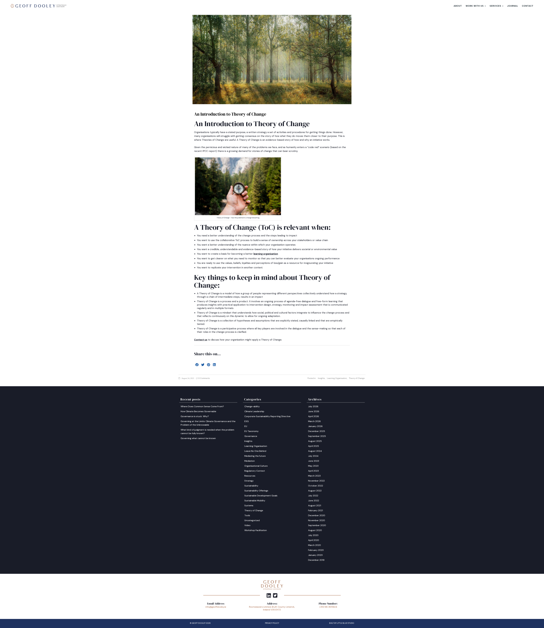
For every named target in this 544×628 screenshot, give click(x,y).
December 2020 (316, 515)
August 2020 (315, 530)
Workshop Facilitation (255, 530)
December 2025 (316, 431)
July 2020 (313, 535)
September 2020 (317, 525)
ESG (246, 421)
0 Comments (204, 378)
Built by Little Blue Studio (341, 623)
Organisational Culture (256, 465)
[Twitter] (203, 364)
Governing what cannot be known (198, 438)
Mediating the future (255, 455)
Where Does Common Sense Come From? (202, 406)
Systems (248, 505)
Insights (321, 378)
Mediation (249, 460)
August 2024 (315, 451)
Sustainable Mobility (254, 500)
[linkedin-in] (268, 595)
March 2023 (314, 475)
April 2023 (313, 470)
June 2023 (313, 460)
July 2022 (313, 495)
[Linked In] (214, 364)
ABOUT (458, 6)
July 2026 (313, 406)
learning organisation (265, 253)
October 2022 (315, 485)
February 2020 (316, 550)
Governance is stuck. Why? (195, 416)
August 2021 (314, 505)
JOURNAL (512, 6)
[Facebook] (197, 364)
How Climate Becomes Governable (198, 411)
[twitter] (275, 595)
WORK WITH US (475, 6)
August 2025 (315, 441)
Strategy (249, 480)
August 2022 (315, 490)
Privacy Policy (272, 623)
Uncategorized (252, 520)
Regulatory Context (254, 470)
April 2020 (313, 540)
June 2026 (313, 411)
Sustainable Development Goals (260, 495)
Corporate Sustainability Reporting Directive (267, 416)
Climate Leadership (254, 411)
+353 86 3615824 (328, 606)
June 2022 (313, 500)
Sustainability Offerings (256, 490)
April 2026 (313, 416)
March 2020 (314, 545)
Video (247, 525)
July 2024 (313, 455)
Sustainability (251, 485)
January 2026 (315, 426)
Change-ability (252, 406)
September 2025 (317, 436)
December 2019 (316, 560)
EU (245, 426)
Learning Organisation (337, 378)
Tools (247, 515)
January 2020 (315, 555)
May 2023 (313, 465)
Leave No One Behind (255, 451)
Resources (249, 475)
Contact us (200, 339)
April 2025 (313, 446)
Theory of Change (357, 378)
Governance (250, 436)
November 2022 (316, 480)
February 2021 (315, 510)
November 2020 (316, 520)
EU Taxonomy (251, 431)
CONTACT (527, 6)
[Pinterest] (209, 364)
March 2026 (314, 421)
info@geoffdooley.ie (216, 606)
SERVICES (496, 6)
